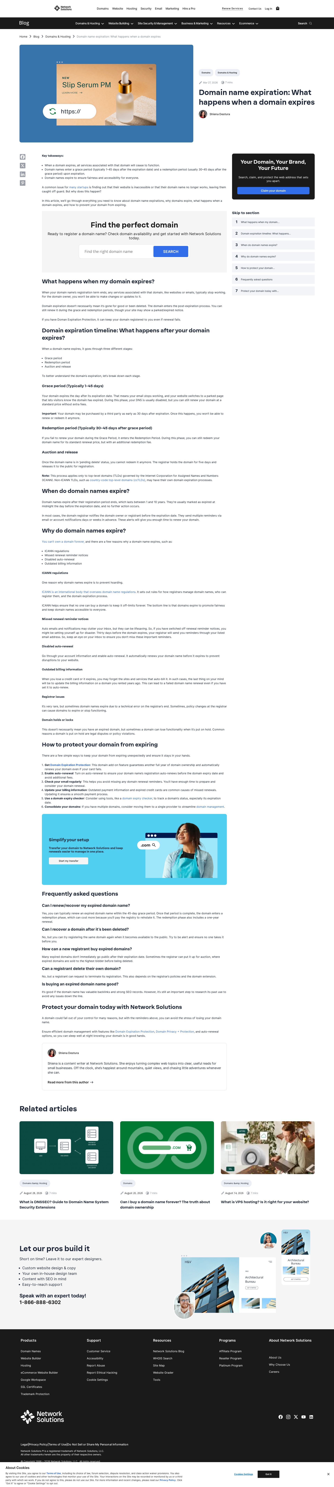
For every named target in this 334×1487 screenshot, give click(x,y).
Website (117, 8)
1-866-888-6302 (40, 1302)
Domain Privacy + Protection (175, 1031)
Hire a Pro (188, 8)
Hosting (131, 8)
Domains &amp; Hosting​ (35, 1183)
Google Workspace (33, 1379)
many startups (78, 187)
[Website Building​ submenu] (132, 23)
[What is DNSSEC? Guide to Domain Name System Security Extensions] (66, 1147)
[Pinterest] (22, 183)
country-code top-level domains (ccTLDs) (117, 480)
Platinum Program (231, 1365)
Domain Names (31, 1351)
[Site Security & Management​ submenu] (175, 23)
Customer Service (98, 1351)
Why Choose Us (279, 1364)
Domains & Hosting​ (58, 36)
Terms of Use (57, 1444)
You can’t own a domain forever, (63, 541)
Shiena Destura (220, 114)
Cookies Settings (243, 1474)
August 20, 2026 (134, 1193)
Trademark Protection (35, 1394)
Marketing (172, 8)
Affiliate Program (230, 1351)
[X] (22, 165)
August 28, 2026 (33, 1193)
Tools (156, 1379)
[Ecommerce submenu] (257, 23)
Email (158, 8)
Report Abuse (96, 1365)
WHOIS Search (162, 1358)
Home (23, 36)
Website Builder (31, 1358)
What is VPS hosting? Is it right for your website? (265, 1202)
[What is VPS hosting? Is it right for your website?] (268, 1147)
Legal (24, 1444)
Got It (268, 1474)
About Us (275, 1357)
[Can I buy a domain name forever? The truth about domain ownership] (167, 1147)
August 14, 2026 (234, 1193)
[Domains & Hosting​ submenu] (102, 23)
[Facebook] (22, 157)
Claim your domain (273, 190)
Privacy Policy (38, 1444)
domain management (210, 806)
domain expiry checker (137, 798)
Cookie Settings (97, 1379)
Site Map (159, 1365)
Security (146, 8)
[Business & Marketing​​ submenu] (211, 23)
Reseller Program (230, 1358)
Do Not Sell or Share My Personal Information (97, 1444)
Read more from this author (68, 1082)
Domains (103, 8)
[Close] (328, 1474)
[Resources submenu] (233, 23)
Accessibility (95, 1358)
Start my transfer (68, 860)
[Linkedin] (22, 174)
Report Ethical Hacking (102, 1372)
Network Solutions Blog (168, 1351)
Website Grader (163, 1372)
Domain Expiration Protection (134, 1031)
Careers (274, 1371)
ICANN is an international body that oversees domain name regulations (89, 592)
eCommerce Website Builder (39, 1372)
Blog (36, 36)
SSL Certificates (31, 1387)
